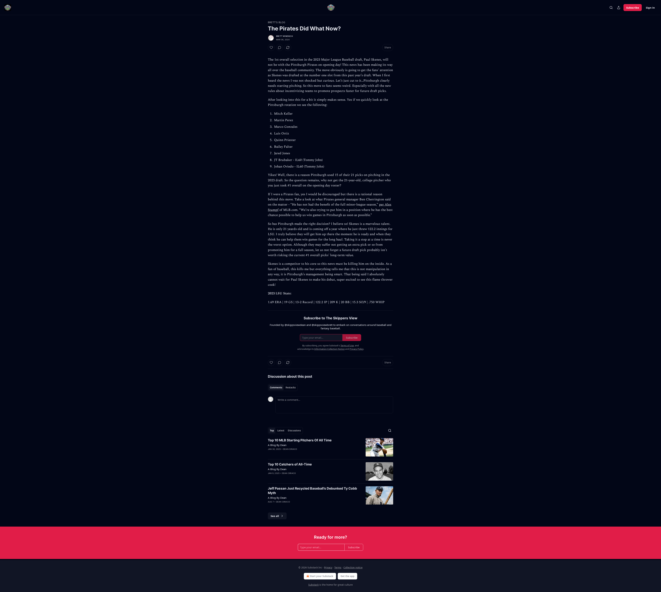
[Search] (611, 7)
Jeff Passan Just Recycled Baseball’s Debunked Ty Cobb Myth (312, 490)
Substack (313, 584)
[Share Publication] (618, 7)
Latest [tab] (280, 430)
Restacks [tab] (291, 387)
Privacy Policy (356, 348)
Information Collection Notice (329, 348)
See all (275, 516)
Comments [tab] (276, 387)
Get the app (347, 576)
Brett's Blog (276, 22)
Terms (337, 567)
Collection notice (353, 567)
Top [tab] (272, 430)
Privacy (328, 567)
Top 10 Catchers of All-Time (290, 464)
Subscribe (632, 7)
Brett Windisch (284, 36)
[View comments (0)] (279, 47)
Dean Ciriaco (290, 449)
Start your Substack (321, 576)
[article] (330, 447)
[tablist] (283, 387)
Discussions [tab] (294, 430)
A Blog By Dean (277, 445)
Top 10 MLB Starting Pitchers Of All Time (300, 440)
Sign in (650, 7)
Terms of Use (347, 345)
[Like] (271, 47)
